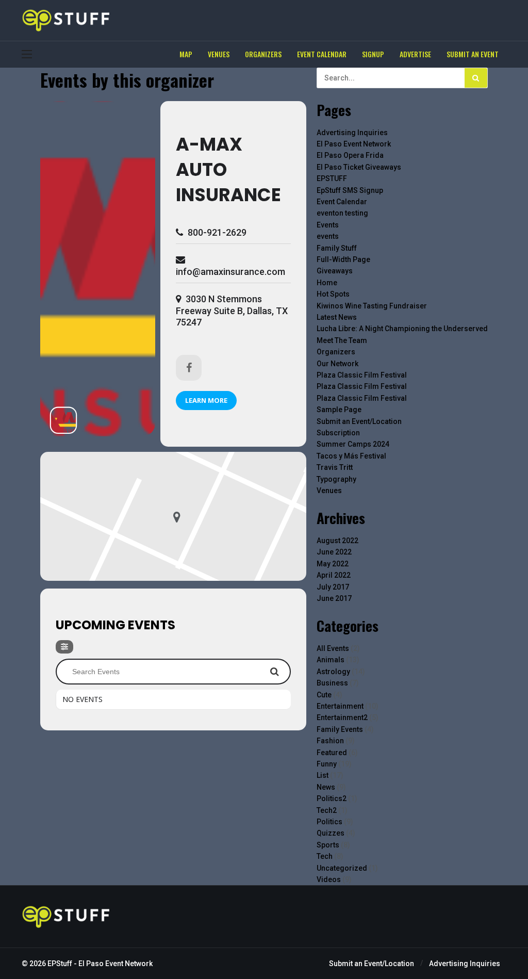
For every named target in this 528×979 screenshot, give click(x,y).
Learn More (206, 400)
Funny (327, 764)
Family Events (340, 729)
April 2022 (334, 575)
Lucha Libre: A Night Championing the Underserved (402, 328)
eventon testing (342, 213)
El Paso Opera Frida (350, 155)
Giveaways (335, 271)
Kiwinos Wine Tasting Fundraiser (372, 306)
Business (332, 683)
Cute (324, 695)
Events (328, 225)
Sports (328, 845)
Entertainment (340, 706)
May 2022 (333, 564)
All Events (333, 648)
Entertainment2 (342, 717)
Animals (330, 660)
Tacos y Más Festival (351, 456)
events (328, 236)
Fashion (330, 741)
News (326, 787)
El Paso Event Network (354, 144)
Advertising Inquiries (352, 132)
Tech (325, 856)
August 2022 (337, 540)
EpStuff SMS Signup (350, 190)
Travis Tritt (335, 467)
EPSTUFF (332, 178)
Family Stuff (337, 248)
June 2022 (334, 552)
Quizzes (330, 833)
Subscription (338, 433)
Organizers (336, 352)
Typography (336, 479)
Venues (329, 490)
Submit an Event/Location (359, 421)
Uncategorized (342, 868)
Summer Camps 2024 (353, 444)
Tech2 (327, 810)
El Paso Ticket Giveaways (359, 167)
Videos (329, 879)
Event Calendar (342, 202)
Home (327, 283)
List (322, 775)
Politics (329, 822)
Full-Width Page (343, 259)
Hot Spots (333, 294)
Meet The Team (342, 340)
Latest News (337, 317)
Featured (332, 752)
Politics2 (331, 798)
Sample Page (339, 409)
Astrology (333, 671)
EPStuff (59, 963)
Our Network (337, 364)
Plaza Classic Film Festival (362, 375)
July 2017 (333, 587)
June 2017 (334, 598)
